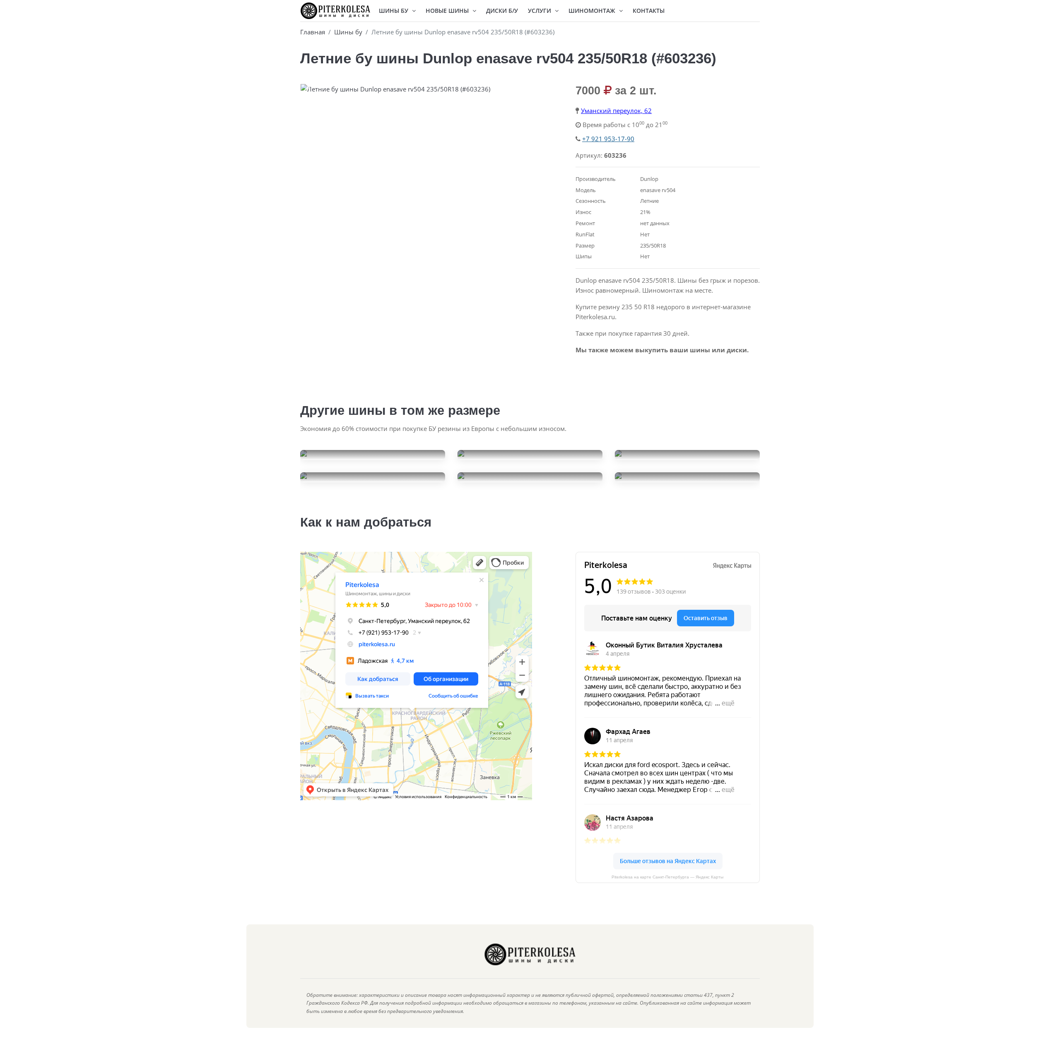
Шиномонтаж (593, 10)
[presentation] (308, 91)
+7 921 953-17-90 (608, 139)
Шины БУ (394, 10)
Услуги (540, 10)
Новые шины (448, 10)
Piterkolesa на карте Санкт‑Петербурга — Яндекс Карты (667, 877)
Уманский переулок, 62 (616, 110)
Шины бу (348, 32)
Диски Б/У (502, 10)
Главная (312, 32)
